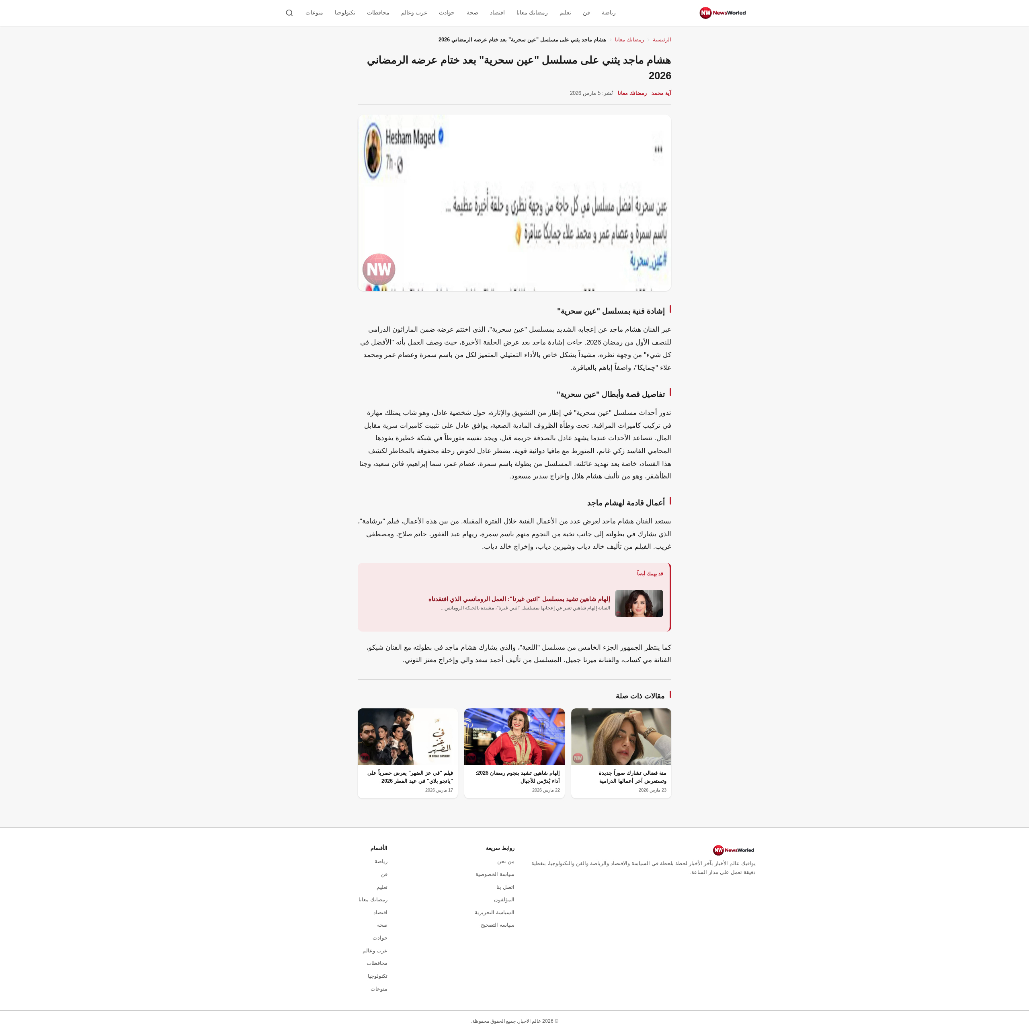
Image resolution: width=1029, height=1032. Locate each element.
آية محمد (661, 93)
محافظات (378, 12)
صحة (472, 12)
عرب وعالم (414, 12)
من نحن (505, 861)
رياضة (609, 12)
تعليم (565, 12)
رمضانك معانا (532, 12)
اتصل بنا (505, 887)
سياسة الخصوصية (495, 874)
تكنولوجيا (345, 12)
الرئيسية (662, 40)
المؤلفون (504, 900)
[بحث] (289, 13)
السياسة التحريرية (494, 912)
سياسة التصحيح (497, 925)
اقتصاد (497, 12)
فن (586, 12)
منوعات (314, 12)
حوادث (447, 12)
